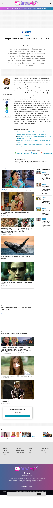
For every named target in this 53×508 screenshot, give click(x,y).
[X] (6, 105)
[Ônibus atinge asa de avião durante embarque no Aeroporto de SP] (38, 198)
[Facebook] (6, 102)
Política (23, 436)
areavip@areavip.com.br (26, 486)
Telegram (35, 153)
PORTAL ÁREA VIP (43, 445)
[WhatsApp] (6, 108)
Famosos (2, 436)
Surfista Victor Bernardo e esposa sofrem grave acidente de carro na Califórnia (46, 177)
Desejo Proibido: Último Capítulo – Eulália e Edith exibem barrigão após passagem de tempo (34, 137)
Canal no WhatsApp (22, 153)
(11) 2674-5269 (26, 488)
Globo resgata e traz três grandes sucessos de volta (31, 131)
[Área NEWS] (26, 32)
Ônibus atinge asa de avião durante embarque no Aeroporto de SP (46, 201)
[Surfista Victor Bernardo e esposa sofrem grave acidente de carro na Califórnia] (38, 172)
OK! (39, 494)
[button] (46, 3)
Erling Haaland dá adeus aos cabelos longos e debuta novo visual (15, 439)
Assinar (18, 415)
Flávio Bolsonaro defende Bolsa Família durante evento (47, 439)
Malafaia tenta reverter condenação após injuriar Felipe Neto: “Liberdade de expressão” (46, 190)
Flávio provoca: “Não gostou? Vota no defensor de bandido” (36, 439)
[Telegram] (6, 111)
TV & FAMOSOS (5, 445)
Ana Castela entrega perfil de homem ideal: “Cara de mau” (5, 439)
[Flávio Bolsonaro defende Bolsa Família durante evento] (47, 434)
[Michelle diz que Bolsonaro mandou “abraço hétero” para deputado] (38, 209)
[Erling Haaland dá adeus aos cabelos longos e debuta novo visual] (16, 434)
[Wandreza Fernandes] (6, 81)
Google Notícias (47, 153)
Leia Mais (34, 494)
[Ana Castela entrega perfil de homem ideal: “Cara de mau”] (5, 434)
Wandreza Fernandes (27, 45)
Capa (2, 29)
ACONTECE (29, 445)
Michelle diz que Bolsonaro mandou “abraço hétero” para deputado (46, 212)
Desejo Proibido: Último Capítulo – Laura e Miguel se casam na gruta (33, 141)
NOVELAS (17, 445)
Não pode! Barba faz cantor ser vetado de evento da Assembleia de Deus (46, 224)
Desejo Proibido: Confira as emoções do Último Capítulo (31, 134)
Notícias (5, 29)
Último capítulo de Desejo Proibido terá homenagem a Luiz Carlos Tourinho (34, 145)
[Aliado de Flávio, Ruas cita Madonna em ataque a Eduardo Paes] (26, 434)
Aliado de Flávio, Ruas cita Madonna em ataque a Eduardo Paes (26, 439)
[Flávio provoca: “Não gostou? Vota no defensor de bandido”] (37, 434)
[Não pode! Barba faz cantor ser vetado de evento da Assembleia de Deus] (38, 219)
